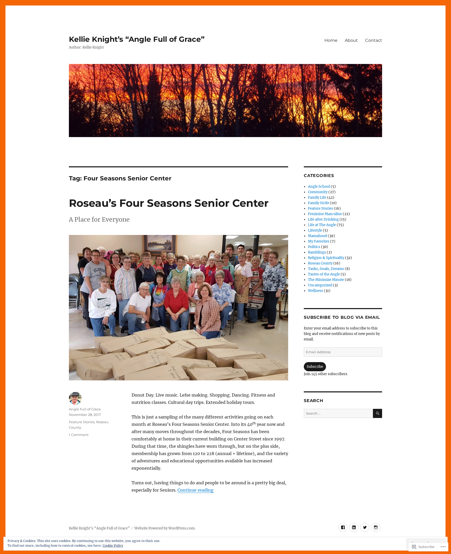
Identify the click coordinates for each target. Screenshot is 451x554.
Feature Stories (81, 422)
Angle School (319, 186)
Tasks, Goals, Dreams (326, 269)
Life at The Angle (322, 225)
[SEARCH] (377, 413)
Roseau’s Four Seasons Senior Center (169, 203)
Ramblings (317, 252)
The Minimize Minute (326, 280)
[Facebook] (342, 527)
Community (318, 192)
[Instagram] (375, 527)
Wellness (315, 290)
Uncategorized (320, 285)
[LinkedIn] (353, 527)
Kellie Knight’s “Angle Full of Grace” (137, 39)
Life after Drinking (323, 219)
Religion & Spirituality (326, 258)
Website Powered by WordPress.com (164, 528)
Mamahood (317, 236)
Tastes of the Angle (324, 274)
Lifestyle (315, 230)
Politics (314, 247)
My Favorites (318, 241)
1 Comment (78, 435)
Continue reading (195, 490)
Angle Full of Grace (85, 409)
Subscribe (315, 366)
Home (330, 40)
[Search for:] (338, 413)
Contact (373, 40)
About (351, 40)
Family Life (317, 197)
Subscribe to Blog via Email (342, 317)
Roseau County (320, 263)
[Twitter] (364, 527)
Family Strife (318, 203)
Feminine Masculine (325, 214)
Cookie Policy (113, 545)
